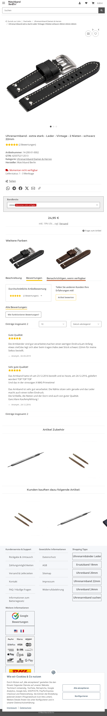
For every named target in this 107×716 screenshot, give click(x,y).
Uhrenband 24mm (87, 589)
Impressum (12, 708)
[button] (79, 3)
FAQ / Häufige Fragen (20, 589)
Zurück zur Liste (14, 21)
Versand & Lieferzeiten (21, 573)
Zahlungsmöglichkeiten (21, 565)
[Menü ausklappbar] (3, 1)
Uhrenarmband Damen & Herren (34, 159)
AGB (44, 565)
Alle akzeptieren (81, 688)
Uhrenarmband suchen (87, 597)
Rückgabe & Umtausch (21, 557)
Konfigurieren (81, 696)
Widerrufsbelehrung (53, 589)
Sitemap (46, 573)
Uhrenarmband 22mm (87, 581)
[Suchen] (101, 10)
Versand (63, 223)
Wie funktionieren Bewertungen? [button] (23, 314)
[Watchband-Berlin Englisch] (16, 631)
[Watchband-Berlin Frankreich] (22, 631)
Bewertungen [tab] (34, 278)
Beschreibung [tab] (14, 278)
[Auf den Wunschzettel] (96, 34)
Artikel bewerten (66, 297)
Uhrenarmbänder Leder (87, 556)
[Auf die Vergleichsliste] (88, 34)
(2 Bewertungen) (27, 144)
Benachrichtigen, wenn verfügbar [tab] (66, 278)
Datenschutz (25, 708)
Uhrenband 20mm (87, 572)
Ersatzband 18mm (87, 564)
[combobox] (53, 205)
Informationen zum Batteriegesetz (19, 599)
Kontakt (13, 581)
